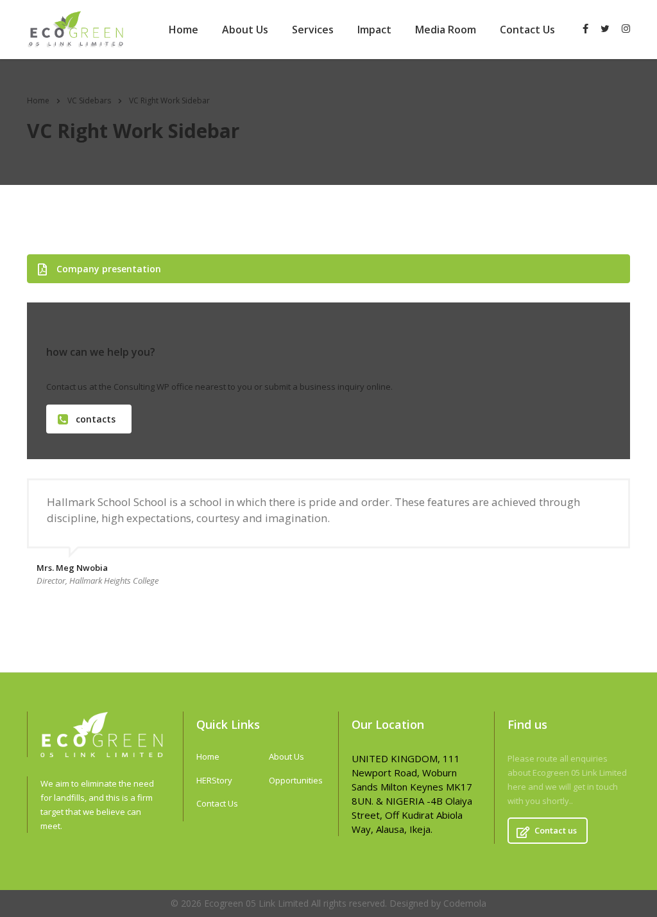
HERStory (214, 780)
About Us (245, 29)
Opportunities (296, 780)
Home (183, 29)
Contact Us (527, 29)
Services (313, 29)
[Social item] (585, 29)
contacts (95, 419)
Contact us (555, 830)
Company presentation (108, 269)
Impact (374, 29)
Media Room (445, 29)
